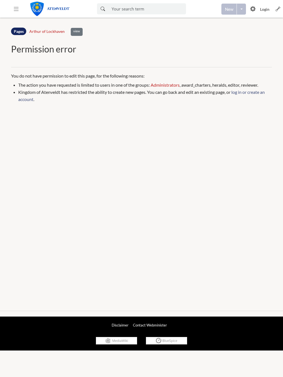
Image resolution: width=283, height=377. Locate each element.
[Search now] (102, 8)
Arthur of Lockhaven (47, 31)
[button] (16, 8)
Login (264, 9)
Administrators (165, 84)
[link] (59, 9)
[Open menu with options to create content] (241, 9)
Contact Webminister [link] (150, 325)
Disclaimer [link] (120, 325)
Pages (19, 31)
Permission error (43, 49)
